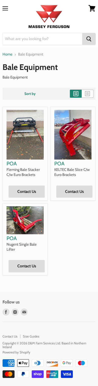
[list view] (87, 94)
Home (8, 54)
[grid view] (76, 94)
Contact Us (26, 191)
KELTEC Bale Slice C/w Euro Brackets (72, 172)
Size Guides (31, 336)
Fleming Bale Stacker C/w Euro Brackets (23, 172)
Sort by (30, 94)
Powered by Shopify (16, 352)
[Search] (88, 39)
